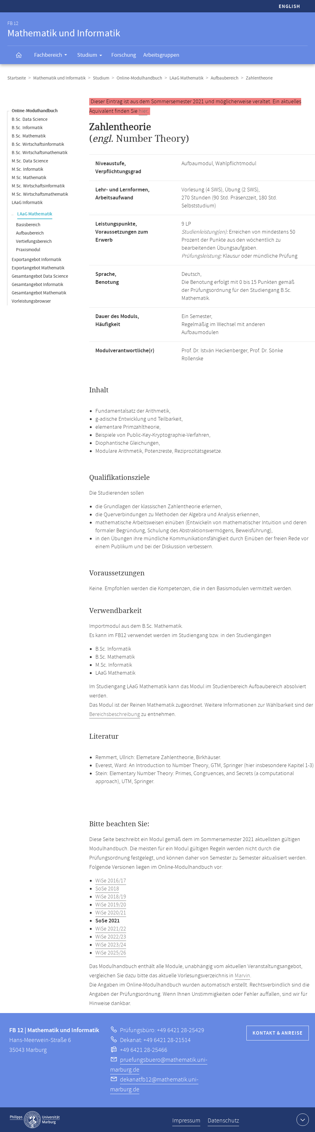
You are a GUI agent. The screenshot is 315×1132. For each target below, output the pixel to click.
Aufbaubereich (224, 78)
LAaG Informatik (27, 203)
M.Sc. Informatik (27, 169)
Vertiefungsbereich (34, 241)
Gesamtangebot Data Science (40, 276)
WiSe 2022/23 (110, 937)
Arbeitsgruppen (161, 55)
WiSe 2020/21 (110, 913)
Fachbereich (48, 55)
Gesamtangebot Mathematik (39, 293)
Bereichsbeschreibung (114, 714)
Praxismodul (28, 250)
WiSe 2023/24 (110, 945)
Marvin (242, 975)
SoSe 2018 (107, 889)
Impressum (186, 1121)
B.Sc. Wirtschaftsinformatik (38, 144)
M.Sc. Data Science (30, 161)
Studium (87, 55)
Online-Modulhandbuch (139, 78)
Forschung (123, 55)
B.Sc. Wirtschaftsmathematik (39, 153)
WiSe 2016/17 (110, 881)
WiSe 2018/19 (110, 897)
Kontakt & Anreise (278, 1033)
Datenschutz (223, 1121)
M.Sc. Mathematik (29, 178)
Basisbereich (28, 225)
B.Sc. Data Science (29, 119)
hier (143, 111)
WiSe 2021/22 (110, 929)
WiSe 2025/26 (110, 953)
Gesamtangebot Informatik (37, 285)
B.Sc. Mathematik (29, 136)
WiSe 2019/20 (110, 905)
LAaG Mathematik (186, 78)
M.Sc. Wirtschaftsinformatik (38, 186)
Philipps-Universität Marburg (35, 1119)
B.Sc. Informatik (27, 128)
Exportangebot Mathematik (38, 268)
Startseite (16, 78)
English (289, 6)
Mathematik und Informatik (59, 78)
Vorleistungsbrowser (31, 301)
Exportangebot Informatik (36, 260)
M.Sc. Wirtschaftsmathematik (40, 194)
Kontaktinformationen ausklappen (303, 1120)
